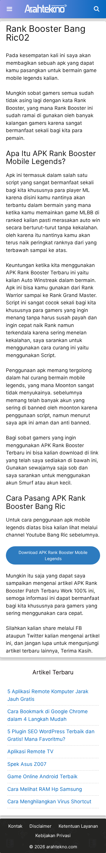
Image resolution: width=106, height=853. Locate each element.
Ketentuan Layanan (78, 826)
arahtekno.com (61, 846)
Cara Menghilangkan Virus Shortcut (49, 801)
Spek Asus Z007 (27, 764)
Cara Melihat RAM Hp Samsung (44, 789)
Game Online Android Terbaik (42, 776)
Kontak (15, 826)
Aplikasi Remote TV (30, 751)
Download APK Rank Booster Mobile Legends (53, 555)
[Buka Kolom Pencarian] (96, 9)
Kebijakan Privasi (53, 835)
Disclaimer (40, 826)
